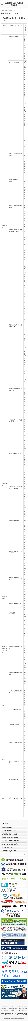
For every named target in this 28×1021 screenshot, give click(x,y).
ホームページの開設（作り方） (11, 841)
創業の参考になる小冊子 (9, 851)
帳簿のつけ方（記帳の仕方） (10, 844)
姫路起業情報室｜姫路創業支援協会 (14, 4)
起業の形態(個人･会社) (16, 1007)
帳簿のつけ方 (7, 1010)
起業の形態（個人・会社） (9, 830)
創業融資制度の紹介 (13, 1008)
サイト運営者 (23, 1010)
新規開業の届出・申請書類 (9, 834)
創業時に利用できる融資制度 (10, 837)
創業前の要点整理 (7, 827)
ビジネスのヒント (7, 847)
